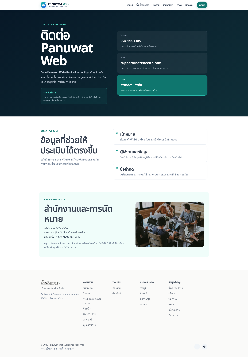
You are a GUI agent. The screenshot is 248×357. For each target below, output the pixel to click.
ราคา (179, 4)
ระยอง (143, 304)
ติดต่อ (202, 4)
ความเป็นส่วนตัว (49, 348)
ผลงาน (156, 4)
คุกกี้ (61, 348)
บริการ (130, 4)
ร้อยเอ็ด (87, 308)
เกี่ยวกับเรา (168, 4)
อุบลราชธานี (89, 325)
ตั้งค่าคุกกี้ (69, 348)
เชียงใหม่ (116, 293)
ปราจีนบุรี (145, 298)
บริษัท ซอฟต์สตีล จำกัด (52, 288)
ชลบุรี (143, 288)
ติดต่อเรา (173, 315)
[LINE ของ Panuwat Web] (204, 347)
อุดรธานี (87, 319)
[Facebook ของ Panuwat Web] (197, 347)
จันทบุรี (144, 293)
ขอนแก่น (88, 288)
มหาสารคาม (89, 314)
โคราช (86, 293)
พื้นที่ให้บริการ (142, 4)
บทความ (189, 4)
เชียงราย (116, 288)
